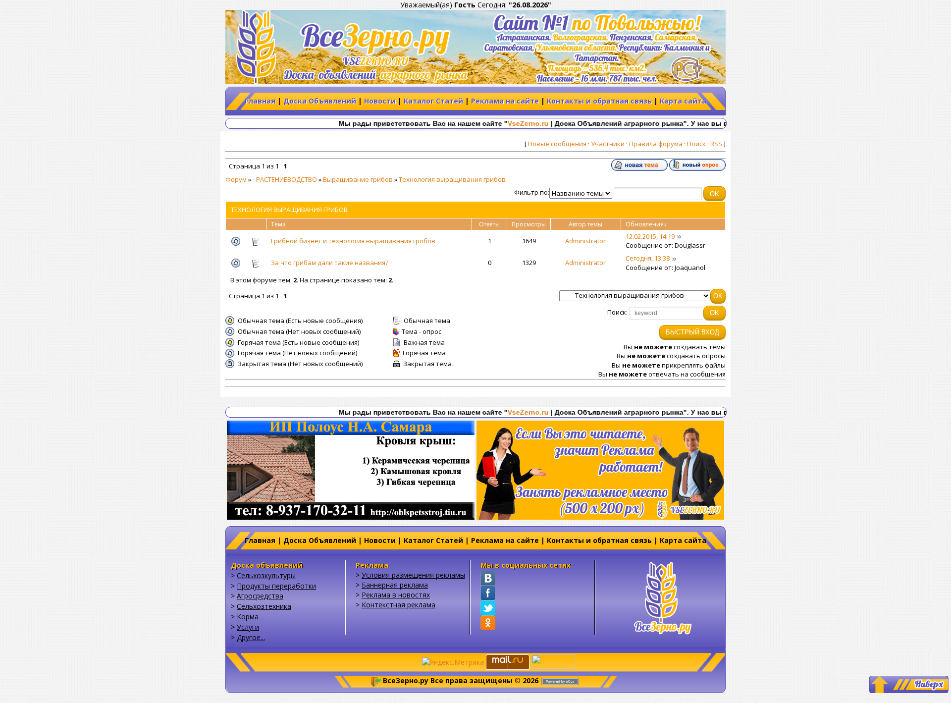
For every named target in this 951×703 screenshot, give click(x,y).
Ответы (489, 224)
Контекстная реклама (398, 604)
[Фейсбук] (487, 593)
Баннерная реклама (395, 585)
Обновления (645, 224)
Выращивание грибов (358, 179)
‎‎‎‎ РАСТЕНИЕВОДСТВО (285, 179)
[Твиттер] (487, 607)
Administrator (585, 240)
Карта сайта (683, 101)
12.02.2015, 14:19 (650, 236)
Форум (236, 179)
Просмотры (529, 224)
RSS (716, 143)
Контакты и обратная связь (599, 101)
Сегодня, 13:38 (648, 258)
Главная (260, 101)
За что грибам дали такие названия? (329, 262)
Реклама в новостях (396, 594)
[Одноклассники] (487, 622)
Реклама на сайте (505, 101)
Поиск (696, 143)
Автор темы (585, 224)
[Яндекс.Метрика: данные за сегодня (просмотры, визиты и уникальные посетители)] (453, 662)
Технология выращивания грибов (452, 179)
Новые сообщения (557, 143)
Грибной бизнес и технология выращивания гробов (353, 240)
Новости (380, 101)
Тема (278, 224)
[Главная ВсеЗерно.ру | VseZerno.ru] (663, 596)
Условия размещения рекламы (413, 575)
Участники (608, 143)
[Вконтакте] (487, 578)
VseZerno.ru (490, 123)
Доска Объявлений (319, 101)
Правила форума (656, 143)
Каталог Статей (433, 101)
